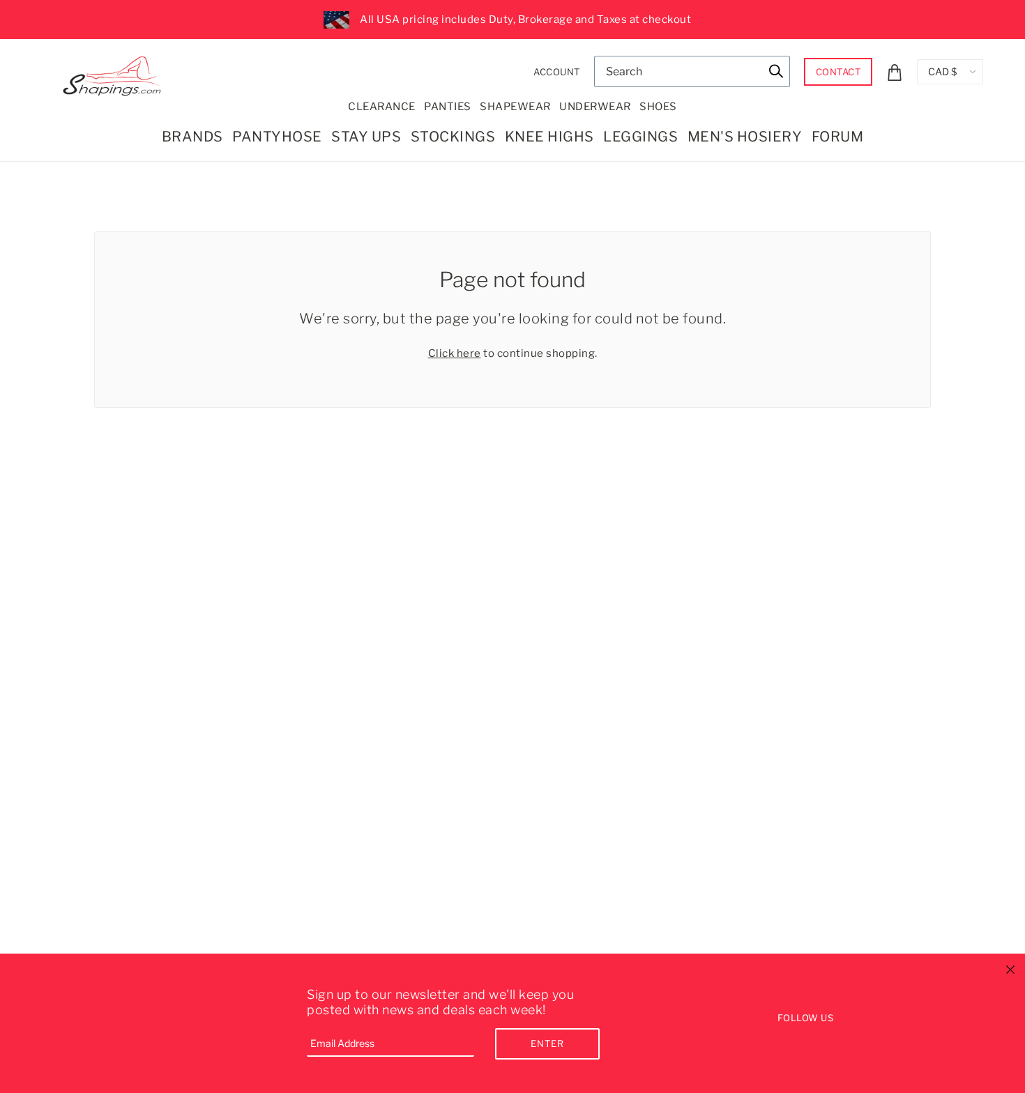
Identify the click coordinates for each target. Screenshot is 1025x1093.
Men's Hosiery (745, 136)
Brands (192, 136)
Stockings (453, 136)
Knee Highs (549, 136)
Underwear (595, 106)
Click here (454, 353)
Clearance (382, 106)
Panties (447, 106)
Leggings (640, 136)
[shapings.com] (115, 73)
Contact (838, 71)
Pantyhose (277, 136)
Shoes (658, 106)
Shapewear (515, 106)
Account (556, 71)
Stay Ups (366, 136)
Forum (838, 136)
